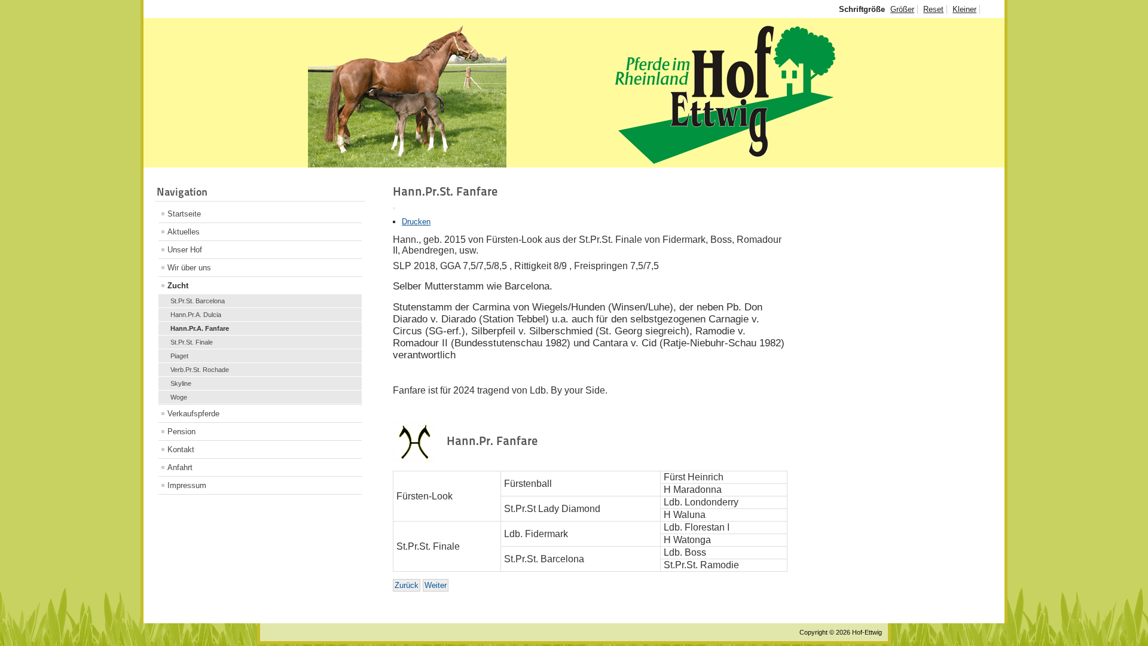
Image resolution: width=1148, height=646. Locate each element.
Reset (933, 9)
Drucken (416, 221)
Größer (902, 9)
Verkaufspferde (193, 413)
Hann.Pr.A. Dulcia (195, 314)
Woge (178, 397)
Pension (181, 431)
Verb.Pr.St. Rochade (199, 369)
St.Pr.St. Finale (191, 342)
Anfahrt (180, 467)
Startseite (184, 213)
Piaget (179, 355)
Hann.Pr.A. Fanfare (199, 328)
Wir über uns (189, 267)
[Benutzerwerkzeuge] (394, 208)
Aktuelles (183, 231)
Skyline (180, 383)
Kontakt (180, 449)
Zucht (177, 285)
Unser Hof (184, 249)
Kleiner (964, 9)
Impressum (186, 485)
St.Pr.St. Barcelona (197, 300)
